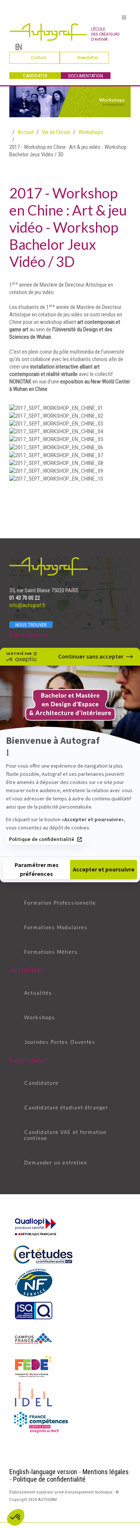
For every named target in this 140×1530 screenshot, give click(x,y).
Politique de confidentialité (41, 839)
